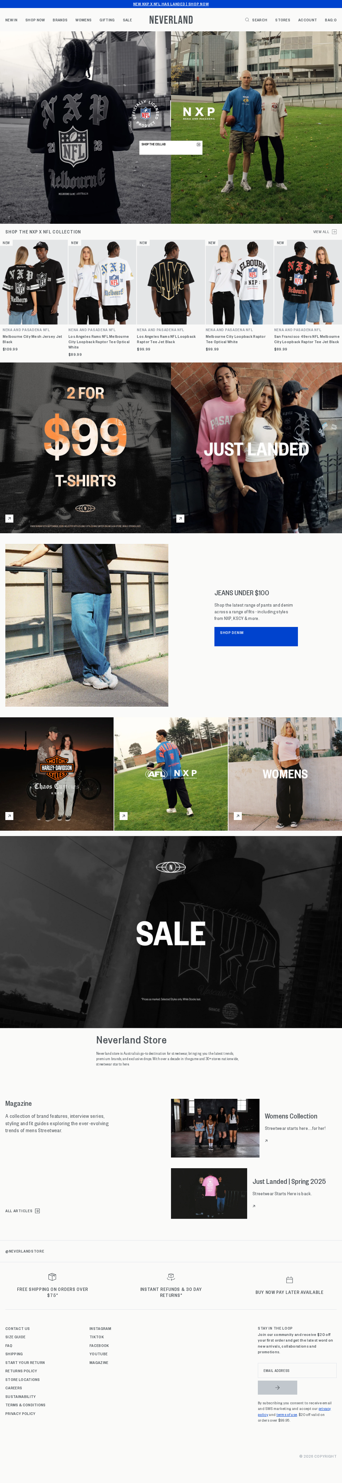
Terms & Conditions (25, 1404)
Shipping (14, 1353)
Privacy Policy (20, 1413)
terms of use (287, 1414)
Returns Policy (21, 1370)
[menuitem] (11, 19)
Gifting (107, 19)
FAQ (8, 1345)
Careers (13, 1387)
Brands (60, 19)
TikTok (97, 1336)
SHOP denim (232, 632)
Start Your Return (25, 1362)
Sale (127, 19)
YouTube (99, 1353)
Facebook (99, 1345)
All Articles (18, 1210)
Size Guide (15, 1336)
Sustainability (20, 1396)
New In (11, 19)
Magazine (99, 1362)
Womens (83, 19)
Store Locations (22, 1379)
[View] (171, 127)
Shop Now (35, 19)
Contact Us (17, 1328)
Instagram (100, 1328)
